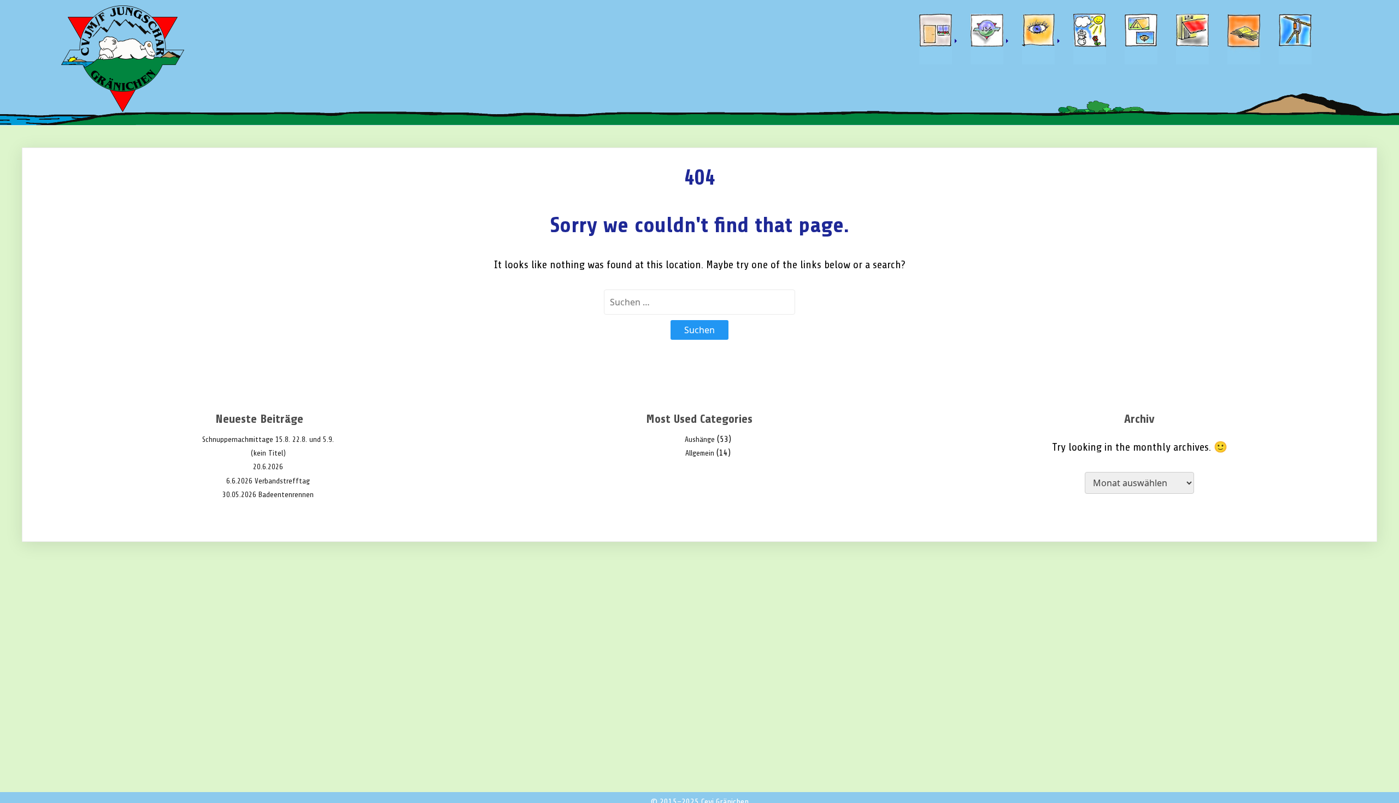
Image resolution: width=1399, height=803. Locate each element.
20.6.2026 (268, 467)
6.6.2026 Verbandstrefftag (268, 481)
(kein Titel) (268, 453)
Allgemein (699, 453)
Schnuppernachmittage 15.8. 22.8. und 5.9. (268, 439)
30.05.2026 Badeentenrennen (268, 495)
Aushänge (700, 439)
